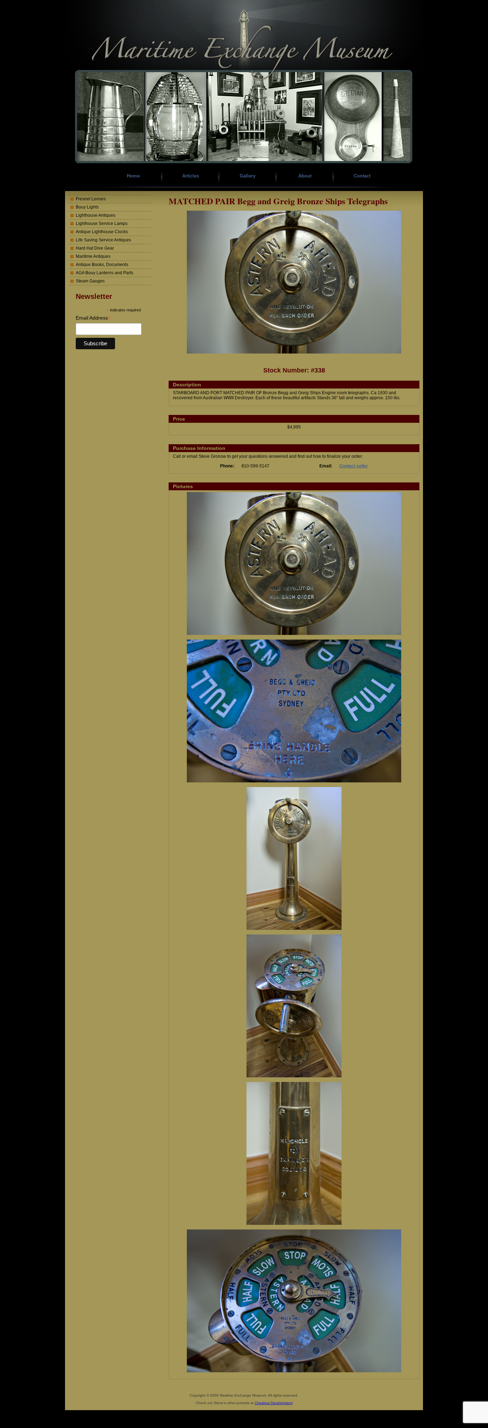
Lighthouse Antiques (95, 215)
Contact (362, 176)
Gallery (247, 176)
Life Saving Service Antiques (103, 239)
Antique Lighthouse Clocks (102, 231)
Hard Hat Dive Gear (95, 248)
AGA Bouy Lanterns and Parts (104, 272)
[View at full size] (294, 352)
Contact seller (353, 466)
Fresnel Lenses (91, 198)
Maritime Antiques (93, 256)
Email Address (93, 318)
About (305, 176)
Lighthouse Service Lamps (102, 223)
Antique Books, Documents (102, 264)
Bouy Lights (87, 207)
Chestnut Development (274, 1403)
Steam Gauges (90, 281)
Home (133, 176)
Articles (190, 176)
